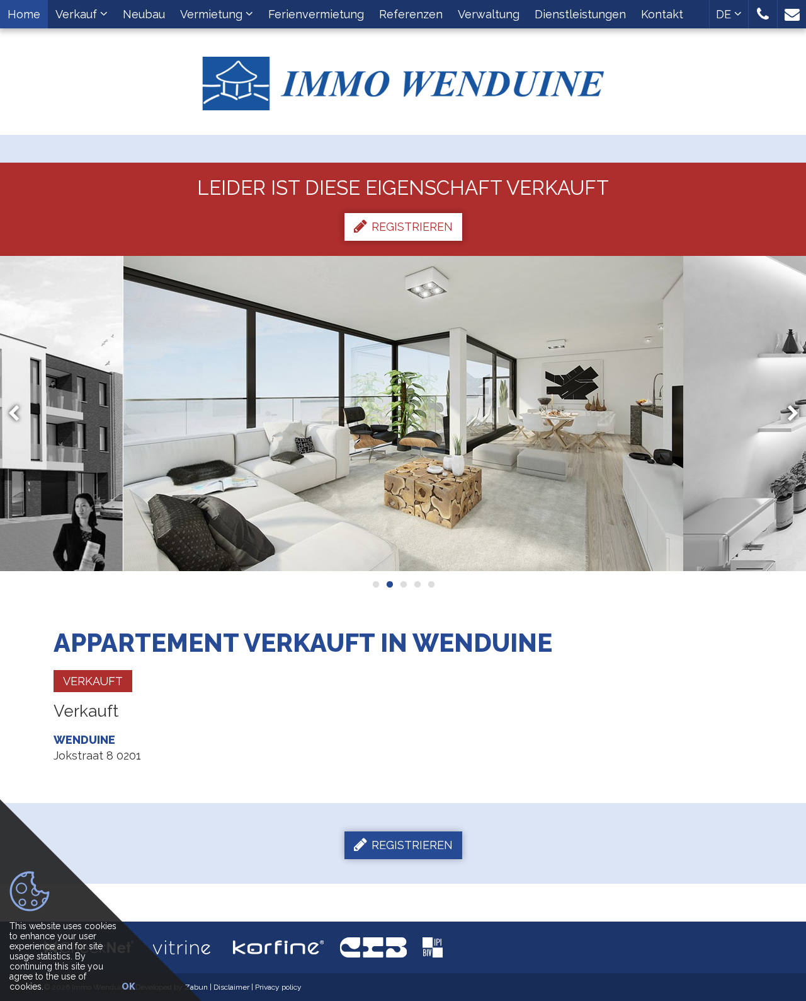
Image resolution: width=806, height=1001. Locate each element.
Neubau (144, 14)
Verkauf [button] (77, 14)
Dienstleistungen (580, 14)
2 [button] (389, 584)
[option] (403, 413)
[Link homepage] (403, 78)
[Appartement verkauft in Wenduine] (403, 413)
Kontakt (662, 14)
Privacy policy (278, 987)
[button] (763, 14)
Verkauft (93, 681)
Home (24, 14)
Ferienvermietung (316, 14)
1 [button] (375, 584)
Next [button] (787, 413)
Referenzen (411, 14)
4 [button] (417, 584)
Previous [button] (19, 413)
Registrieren (412, 226)
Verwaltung (488, 14)
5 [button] (430, 584)
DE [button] (725, 14)
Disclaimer (231, 987)
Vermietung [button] (213, 14)
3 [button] (403, 584)
